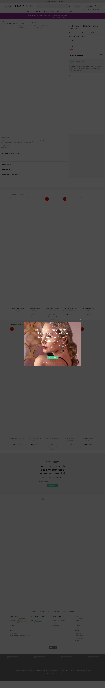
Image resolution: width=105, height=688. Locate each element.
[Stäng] (80, 320)
